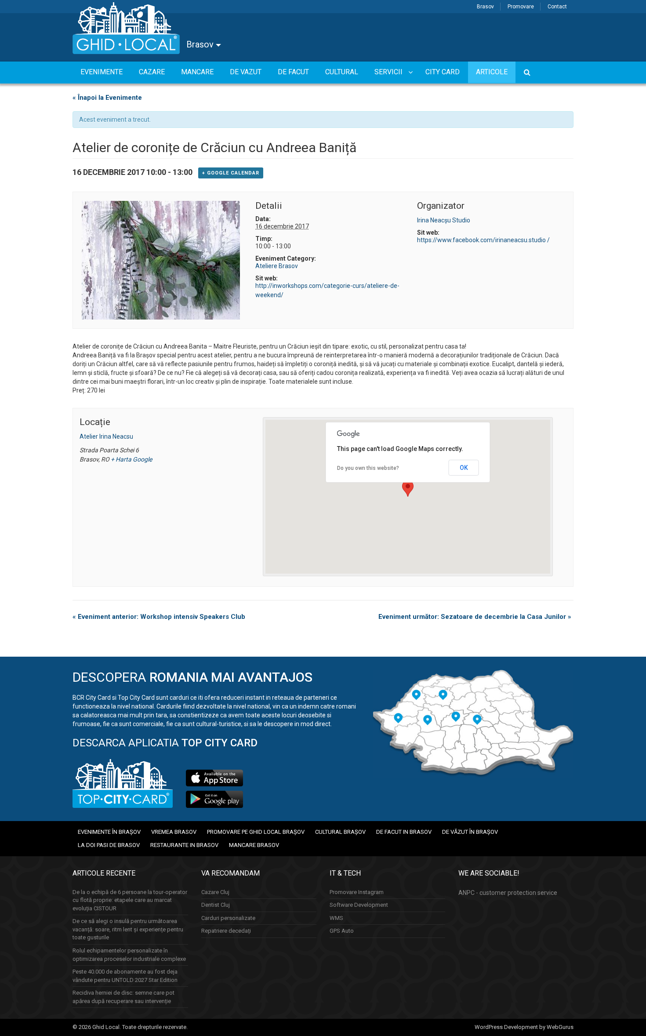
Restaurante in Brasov (184, 845)
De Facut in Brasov (404, 832)
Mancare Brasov (254, 845)
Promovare (521, 7)
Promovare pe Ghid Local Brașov (256, 832)
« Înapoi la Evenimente (107, 98)
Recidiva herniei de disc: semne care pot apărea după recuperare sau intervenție (123, 996)
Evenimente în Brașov (109, 832)
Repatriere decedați (226, 930)
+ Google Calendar (230, 173)
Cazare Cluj (215, 892)
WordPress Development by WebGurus (524, 1027)
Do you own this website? (368, 468)
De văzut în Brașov (470, 832)
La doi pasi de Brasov (109, 845)
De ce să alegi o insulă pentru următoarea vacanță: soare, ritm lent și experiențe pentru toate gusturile (128, 929)
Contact (557, 7)
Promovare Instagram (357, 892)
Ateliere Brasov (276, 265)
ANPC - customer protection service (507, 892)
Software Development (359, 905)
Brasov (485, 7)
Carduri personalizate (228, 918)
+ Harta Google (131, 459)
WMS (336, 918)
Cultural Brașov (340, 832)
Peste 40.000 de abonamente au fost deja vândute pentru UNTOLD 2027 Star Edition (125, 975)
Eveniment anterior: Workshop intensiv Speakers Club (159, 617)
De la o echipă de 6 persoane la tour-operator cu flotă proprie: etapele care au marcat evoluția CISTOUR (130, 900)
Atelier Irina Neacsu (106, 436)
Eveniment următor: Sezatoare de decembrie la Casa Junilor (474, 617)
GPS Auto (342, 930)
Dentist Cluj (215, 905)
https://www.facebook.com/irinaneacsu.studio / (483, 240)
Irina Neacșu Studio (443, 220)
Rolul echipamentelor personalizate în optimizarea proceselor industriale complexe (129, 954)
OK (464, 467)
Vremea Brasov (173, 832)
